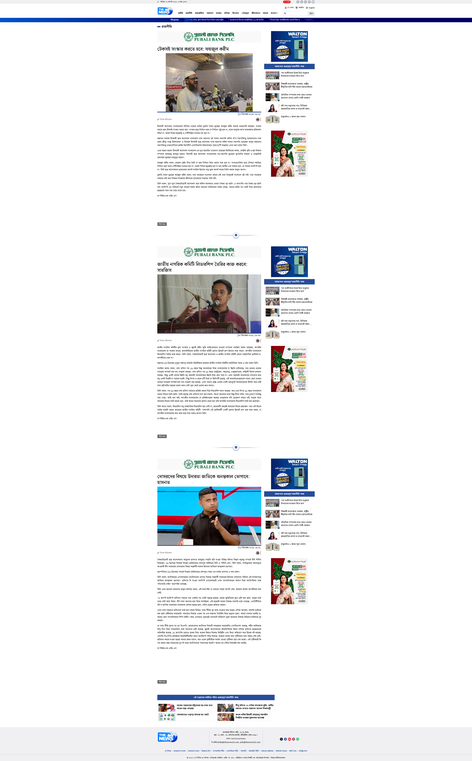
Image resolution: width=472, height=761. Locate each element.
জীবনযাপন (256, 13)
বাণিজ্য (227, 13)
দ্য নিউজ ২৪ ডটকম (201, 757)
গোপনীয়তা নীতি (232, 751)
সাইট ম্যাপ (292, 751)
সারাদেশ (210, 13)
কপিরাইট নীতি (254, 751)
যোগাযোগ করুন (193, 751)
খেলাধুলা (245, 13)
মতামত (265, 13)
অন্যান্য (274, 13)
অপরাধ (218, 13)
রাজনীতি (189, 13)
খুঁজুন (311, 13)
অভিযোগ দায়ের (281, 751)
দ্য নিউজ (168, 751)
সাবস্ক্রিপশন (303, 751)
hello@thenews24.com (228, 742)
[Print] (258, 120)
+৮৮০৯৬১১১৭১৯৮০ (238, 738)
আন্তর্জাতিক (199, 13)
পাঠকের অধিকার (267, 751)
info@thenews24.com (250, 742)
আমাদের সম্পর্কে (179, 751)
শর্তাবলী (243, 751)
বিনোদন (235, 13)
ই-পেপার (291, 7)
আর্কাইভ (301, 7)
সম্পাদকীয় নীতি (218, 751)
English (312, 8)
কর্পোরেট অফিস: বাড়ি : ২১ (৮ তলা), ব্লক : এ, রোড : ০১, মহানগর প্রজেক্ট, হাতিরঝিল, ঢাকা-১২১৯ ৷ (236, 734)
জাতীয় (180, 13)
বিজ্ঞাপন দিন (206, 751)
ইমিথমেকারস (280, 757)
